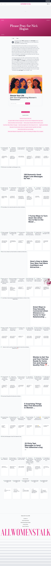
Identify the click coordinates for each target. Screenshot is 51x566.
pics (32, 64)
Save (13, 38)
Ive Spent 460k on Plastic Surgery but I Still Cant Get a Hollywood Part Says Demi (25, 120)
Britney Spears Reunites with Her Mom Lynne (33, 122)
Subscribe (27, 103)
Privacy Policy (25, 524)
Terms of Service (25, 526)
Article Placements (25, 520)
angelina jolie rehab (43, 125)
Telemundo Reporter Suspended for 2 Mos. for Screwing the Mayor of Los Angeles (25, 131)
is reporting (26, 40)
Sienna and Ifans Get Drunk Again (15, 122)
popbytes (2, 34)
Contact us (26, 518)
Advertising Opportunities (25, 522)
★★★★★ (48, 20)
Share (17, 38)
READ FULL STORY (21, 55)
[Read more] (10, 497)
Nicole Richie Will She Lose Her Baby (25, 129)
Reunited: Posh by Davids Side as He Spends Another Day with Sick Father (25, 127)
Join (49, 3)
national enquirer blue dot (25, 118)
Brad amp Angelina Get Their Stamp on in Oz (28, 125)
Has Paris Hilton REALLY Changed (10, 125)
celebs (2, 20)
